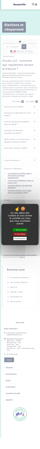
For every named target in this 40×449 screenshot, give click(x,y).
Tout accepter (20, 230)
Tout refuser (21, 234)
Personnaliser (20, 238)
